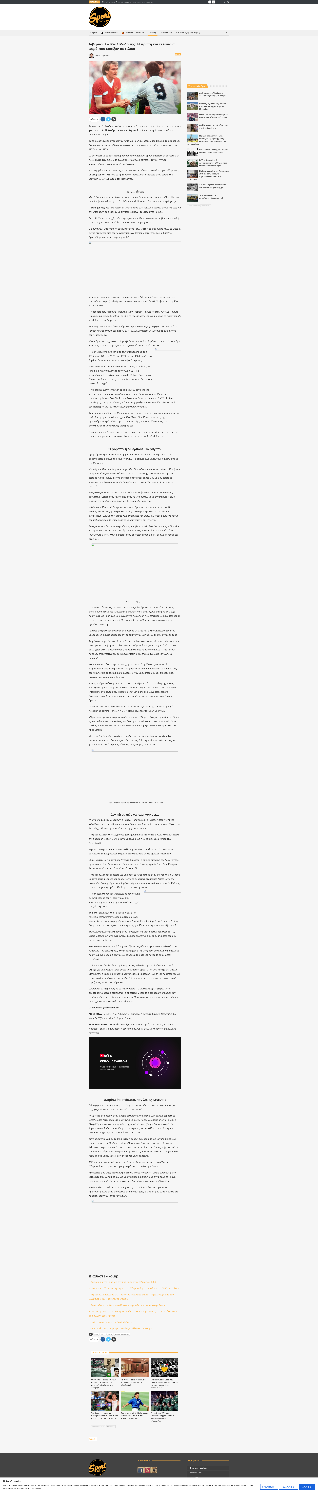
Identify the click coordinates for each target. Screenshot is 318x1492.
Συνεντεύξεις (165, 33)
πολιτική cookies (240, 1485)
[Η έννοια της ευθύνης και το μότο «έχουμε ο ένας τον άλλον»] (192, 152)
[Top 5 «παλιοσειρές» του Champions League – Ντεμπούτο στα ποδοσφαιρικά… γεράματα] (105, 1401)
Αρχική (93, 33)
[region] (159, 1484)
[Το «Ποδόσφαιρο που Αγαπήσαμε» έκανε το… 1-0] (192, 198)
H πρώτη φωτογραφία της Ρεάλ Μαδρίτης (111, 1322)
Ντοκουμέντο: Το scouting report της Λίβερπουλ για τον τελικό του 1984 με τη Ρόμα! (134, 1288)
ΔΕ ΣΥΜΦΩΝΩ (288, 1487)
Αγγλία (96, 1334)
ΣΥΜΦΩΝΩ (306, 1487)
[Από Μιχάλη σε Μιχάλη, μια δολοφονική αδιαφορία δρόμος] (192, 96)
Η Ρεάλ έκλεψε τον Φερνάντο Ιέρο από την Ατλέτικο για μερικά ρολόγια (127, 1305)
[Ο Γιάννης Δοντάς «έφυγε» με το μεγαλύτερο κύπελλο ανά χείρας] (192, 117)
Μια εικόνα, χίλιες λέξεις (188, 33)
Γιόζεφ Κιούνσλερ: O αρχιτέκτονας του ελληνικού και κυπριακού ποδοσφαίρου (213, 163)
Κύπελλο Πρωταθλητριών (122, 1334)
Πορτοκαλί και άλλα (134, 33)
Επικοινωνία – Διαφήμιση (198, 1468)
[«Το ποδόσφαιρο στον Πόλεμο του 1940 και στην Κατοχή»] (192, 187)
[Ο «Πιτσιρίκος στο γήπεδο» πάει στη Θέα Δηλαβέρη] (192, 128)
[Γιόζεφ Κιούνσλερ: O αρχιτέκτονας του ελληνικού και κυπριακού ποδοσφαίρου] (192, 163)
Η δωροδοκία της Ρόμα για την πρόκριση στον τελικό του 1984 (122, 1281)
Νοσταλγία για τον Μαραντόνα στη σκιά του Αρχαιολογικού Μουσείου (127, 2)
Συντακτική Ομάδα (196, 1473)
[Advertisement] (183, 16)
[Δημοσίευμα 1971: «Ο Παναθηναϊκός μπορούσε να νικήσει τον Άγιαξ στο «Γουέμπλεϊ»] (164, 1401)
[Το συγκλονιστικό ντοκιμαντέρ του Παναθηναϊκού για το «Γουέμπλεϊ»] (135, 1367)
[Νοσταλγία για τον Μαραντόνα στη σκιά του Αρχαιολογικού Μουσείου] (192, 106)
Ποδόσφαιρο (110, 33)
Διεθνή (152, 33)
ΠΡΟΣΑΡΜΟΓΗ (268, 1487)
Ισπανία (110, 1334)
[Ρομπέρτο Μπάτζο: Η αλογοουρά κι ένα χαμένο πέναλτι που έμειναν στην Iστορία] (135, 1401)
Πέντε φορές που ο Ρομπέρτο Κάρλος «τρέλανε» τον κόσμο (120, 1328)
